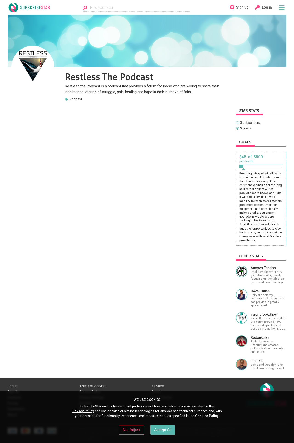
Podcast (76, 99)
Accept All (162, 429)
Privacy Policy (83, 411)
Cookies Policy (206, 416)
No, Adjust (131, 429)
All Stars (157, 386)
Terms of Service (92, 386)
